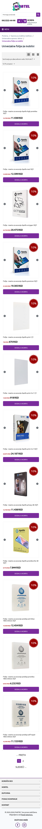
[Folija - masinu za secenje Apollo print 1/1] (21, 316)
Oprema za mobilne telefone (21, 36)
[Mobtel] (21, 6)
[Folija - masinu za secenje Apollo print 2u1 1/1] (21, 372)
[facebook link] (18, 825)
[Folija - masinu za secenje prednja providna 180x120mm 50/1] (21, 655)
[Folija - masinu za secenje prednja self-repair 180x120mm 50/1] (21, 713)
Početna (5, 36)
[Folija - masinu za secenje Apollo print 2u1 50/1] (21, 428)
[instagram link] (24, 825)
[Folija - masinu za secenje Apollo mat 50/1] (21, 148)
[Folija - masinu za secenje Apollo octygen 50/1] (21, 204)
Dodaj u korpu (21, 124)
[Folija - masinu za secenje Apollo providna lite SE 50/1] (21, 540)
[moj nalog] (20, 21)
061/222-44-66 (8, 20)
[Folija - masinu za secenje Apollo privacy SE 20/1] (21, 484)
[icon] (28, 54)
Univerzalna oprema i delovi (12, 38)
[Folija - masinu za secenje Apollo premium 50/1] (21, 260)
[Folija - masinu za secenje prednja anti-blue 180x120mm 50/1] (21, 597)
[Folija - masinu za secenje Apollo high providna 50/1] (21, 90)
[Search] (38, 15)
